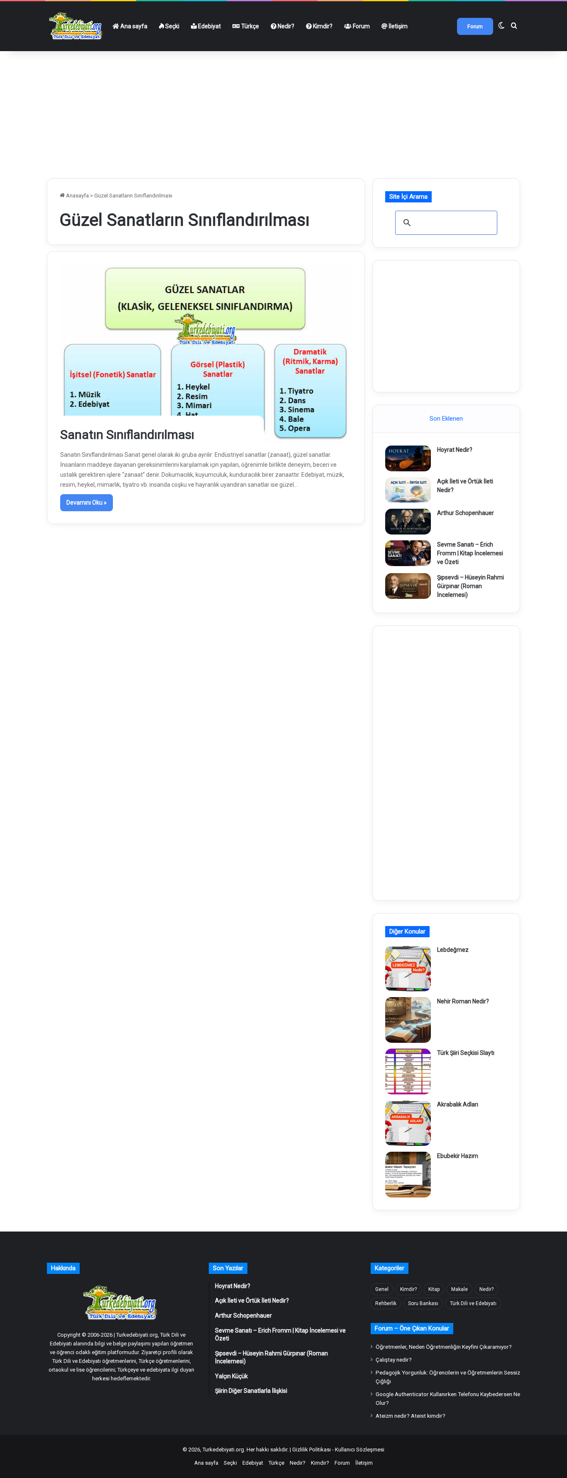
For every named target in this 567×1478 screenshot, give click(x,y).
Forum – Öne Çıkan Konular (412, 1328)
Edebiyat (209, 26)
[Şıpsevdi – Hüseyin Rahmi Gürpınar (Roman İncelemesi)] (408, 586)
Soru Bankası (423, 1303)
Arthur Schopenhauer (465, 513)
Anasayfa (77, 195)
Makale (459, 1289)
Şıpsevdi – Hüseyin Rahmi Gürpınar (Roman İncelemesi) (470, 586)
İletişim (397, 26)
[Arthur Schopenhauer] (408, 522)
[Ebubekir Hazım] (408, 1174)
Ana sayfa (133, 26)
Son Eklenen (446, 418)
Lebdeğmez (453, 949)
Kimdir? (322, 26)
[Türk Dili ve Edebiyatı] (77, 26)
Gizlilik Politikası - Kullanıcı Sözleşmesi (338, 1449)
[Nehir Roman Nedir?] (408, 1020)
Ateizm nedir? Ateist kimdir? (410, 1415)
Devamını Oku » (86, 502)
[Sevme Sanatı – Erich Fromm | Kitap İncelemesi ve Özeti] (408, 553)
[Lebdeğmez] (408, 968)
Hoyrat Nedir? (454, 449)
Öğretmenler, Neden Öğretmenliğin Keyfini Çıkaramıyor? (444, 1346)
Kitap (434, 1289)
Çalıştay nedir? (394, 1359)
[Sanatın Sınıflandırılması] (206, 353)
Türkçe (249, 26)
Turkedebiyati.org (223, 1449)
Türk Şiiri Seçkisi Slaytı (465, 1052)
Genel (382, 1289)
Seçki (171, 26)
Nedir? (285, 26)
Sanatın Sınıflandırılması (127, 434)
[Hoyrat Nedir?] (408, 458)
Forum (361, 26)
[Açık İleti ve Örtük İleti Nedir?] (408, 490)
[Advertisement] (283, 111)
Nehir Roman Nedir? (463, 1001)
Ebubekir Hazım (457, 1156)
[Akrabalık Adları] (408, 1123)
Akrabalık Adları (457, 1104)
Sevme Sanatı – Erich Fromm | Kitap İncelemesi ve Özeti (470, 553)
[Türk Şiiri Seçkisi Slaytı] (408, 1071)
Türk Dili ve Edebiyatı (473, 1303)
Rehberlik (385, 1303)
